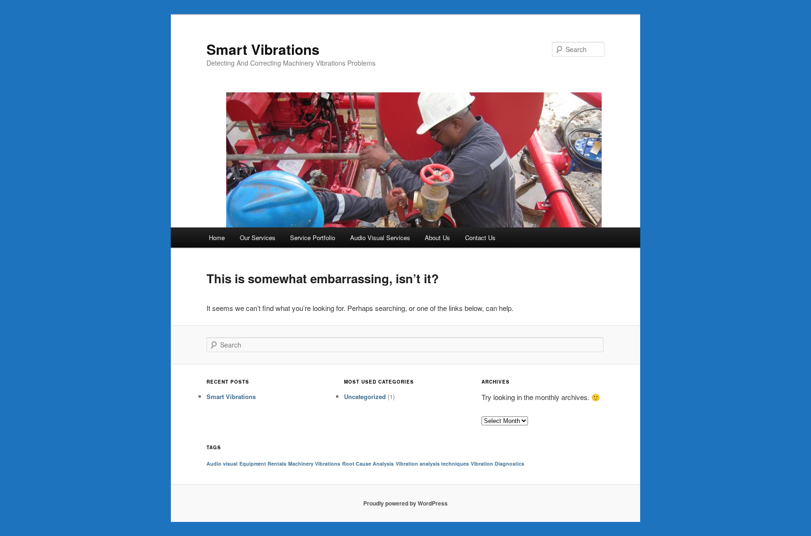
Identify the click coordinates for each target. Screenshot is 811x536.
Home (217, 237)
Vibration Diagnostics (497, 463)
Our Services (257, 237)
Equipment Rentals (262, 463)
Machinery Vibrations (314, 463)
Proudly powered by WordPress (405, 503)
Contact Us (480, 237)
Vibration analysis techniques (432, 463)
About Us (437, 237)
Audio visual (222, 463)
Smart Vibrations (263, 49)
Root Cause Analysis (368, 463)
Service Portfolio (312, 237)
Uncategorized (365, 396)
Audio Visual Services (380, 237)
